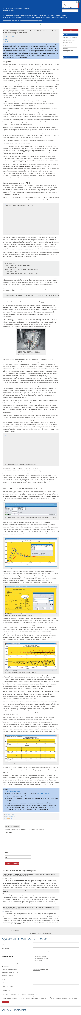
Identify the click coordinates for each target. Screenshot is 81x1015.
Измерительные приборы (43, 17)
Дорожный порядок (66, 44)
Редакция (10, 8)
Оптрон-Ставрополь (66, 50)
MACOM (73, 40)
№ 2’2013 (5, 39)
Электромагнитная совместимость (25, 17)
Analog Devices (72, 37)
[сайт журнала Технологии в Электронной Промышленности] (34, 930)
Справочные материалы (35, 20)
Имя (6, 847)
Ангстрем (70, 42)
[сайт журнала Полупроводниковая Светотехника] (55, 930)
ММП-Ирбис (73, 44)
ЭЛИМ (72, 50)
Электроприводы (38, 15)
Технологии (24, 20)
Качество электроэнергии (10, 20)
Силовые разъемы (8, 15)
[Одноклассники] (8, 818)
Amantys (66, 37)
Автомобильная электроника (59, 17)
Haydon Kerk (65, 40)
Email (6, 852)
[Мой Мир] (10, 818)
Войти (4, 10)
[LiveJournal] (11, 818)
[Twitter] (6, 818)
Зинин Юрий (6, 36)
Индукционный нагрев (9, 17)
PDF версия (5, 41)
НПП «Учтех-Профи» (66, 45)
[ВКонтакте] (5, 818)
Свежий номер (68, 2)
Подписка (66, 4)
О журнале (26, 8)
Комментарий (9, 832)
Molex (67, 42)
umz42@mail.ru (13, 36)
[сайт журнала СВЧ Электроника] (66, 930)
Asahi (76, 37)
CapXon (68, 38)
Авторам (5, 8)
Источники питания (49, 15)
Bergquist (64, 38)
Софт (19, 20)
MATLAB (64, 42)
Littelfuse (69, 40)
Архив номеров (68, 7)
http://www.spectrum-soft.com (15, 791)
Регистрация (10, 10)
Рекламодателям (18, 8)
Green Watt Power (73, 38)
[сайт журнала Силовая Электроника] (24, 930)
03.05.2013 (7, 814)
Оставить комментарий (11, 816)
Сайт (6, 857)
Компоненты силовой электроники (23, 15)
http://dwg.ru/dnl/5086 (43, 793)
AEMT (64, 37)
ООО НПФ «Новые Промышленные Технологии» (70, 48)
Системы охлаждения (61, 15)
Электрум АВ (65, 51)
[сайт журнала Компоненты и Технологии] (44, 930)
